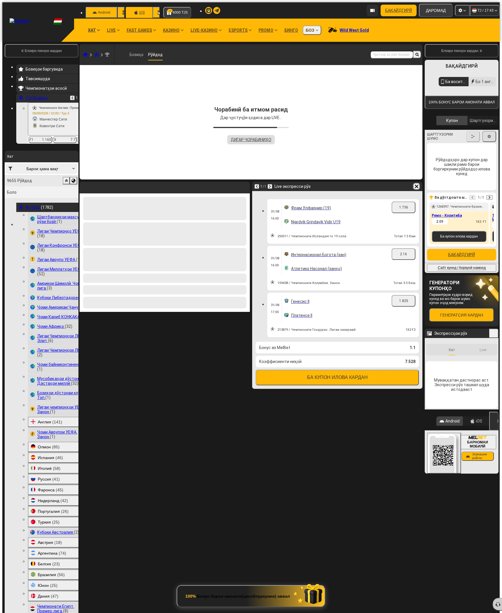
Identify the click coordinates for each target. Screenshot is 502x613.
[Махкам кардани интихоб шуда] (66, 180)
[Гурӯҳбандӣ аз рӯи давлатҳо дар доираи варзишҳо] (73, 180)
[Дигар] (270, 186)
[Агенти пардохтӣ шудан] (372, 10)
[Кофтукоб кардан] (417, 54)
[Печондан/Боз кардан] (494, 386)
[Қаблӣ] (72, 98)
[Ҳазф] (416, 186)
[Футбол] (96, 54)
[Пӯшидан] (494, 474)
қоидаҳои (442, 137)
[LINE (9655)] (85, 54)
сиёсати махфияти (465, 137)
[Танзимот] (462, 10)
